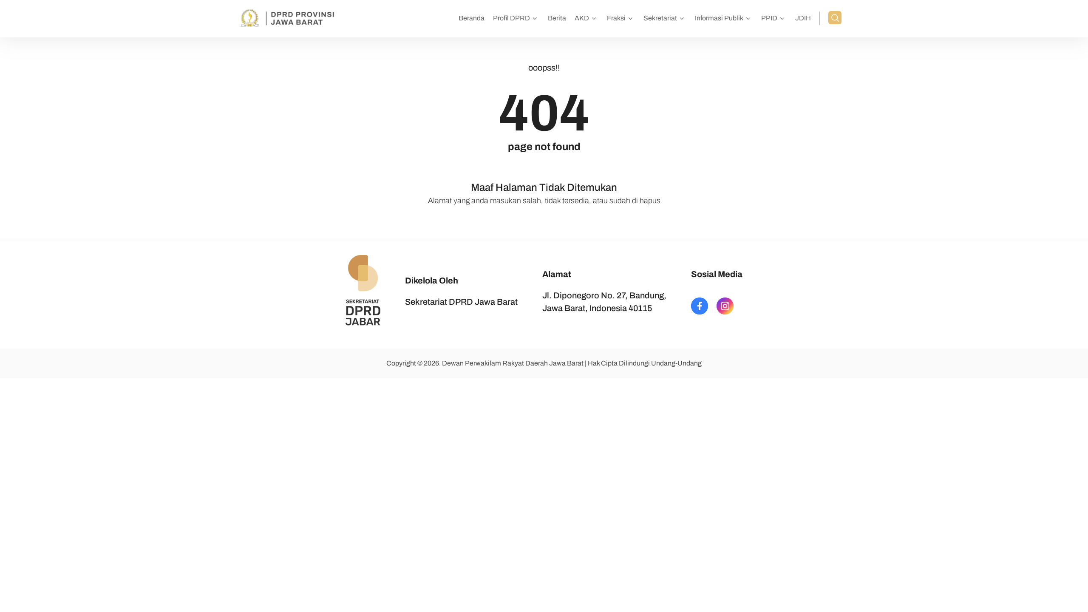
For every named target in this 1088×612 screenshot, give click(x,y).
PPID (769, 18)
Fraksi (616, 18)
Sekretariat (660, 18)
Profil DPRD (511, 18)
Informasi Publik (719, 18)
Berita (557, 18)
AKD (582, 18)
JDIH (803, 18)
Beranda (471, 18)
